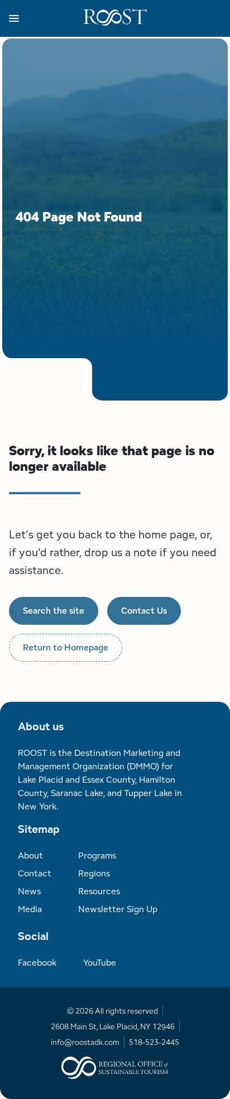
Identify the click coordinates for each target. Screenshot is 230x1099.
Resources (99, 891)
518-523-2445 (154, 1042)
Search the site (53, 610)
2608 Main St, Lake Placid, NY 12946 (113, 1026)
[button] (46, 18)
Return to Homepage (65, 647)
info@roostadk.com (85, 1042)
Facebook (37, 962)
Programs (97, 855)
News (29, 891)
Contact (34, 873)
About (30, 855)
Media (30, 909)
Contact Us (144, 610)
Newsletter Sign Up (117, 909)
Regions (94, 873)
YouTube (99, 962)
